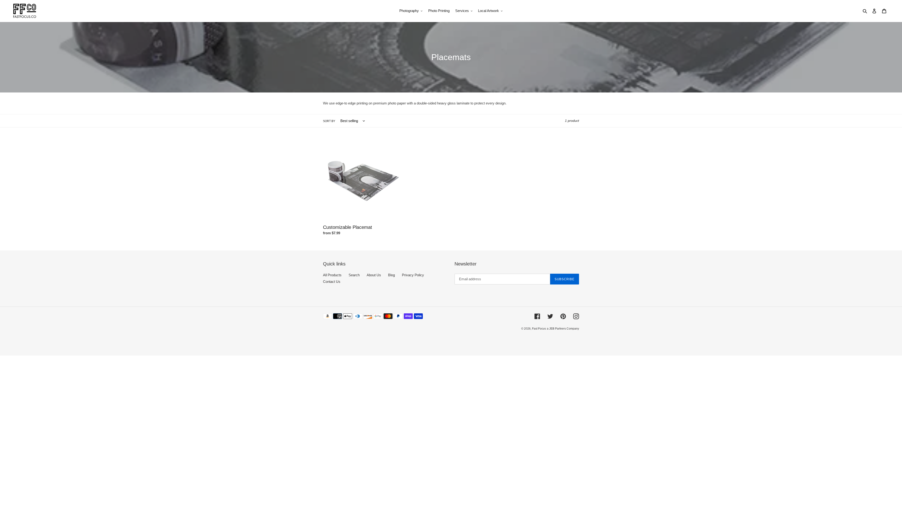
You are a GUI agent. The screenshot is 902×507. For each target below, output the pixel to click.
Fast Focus (539, 328)
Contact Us (331, 282)
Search (354, 275)
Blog (391, 275)
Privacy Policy (413, 275)
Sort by (329, 121)
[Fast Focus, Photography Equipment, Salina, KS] (340, 339)
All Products (332, 275)
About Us (374, 275)
